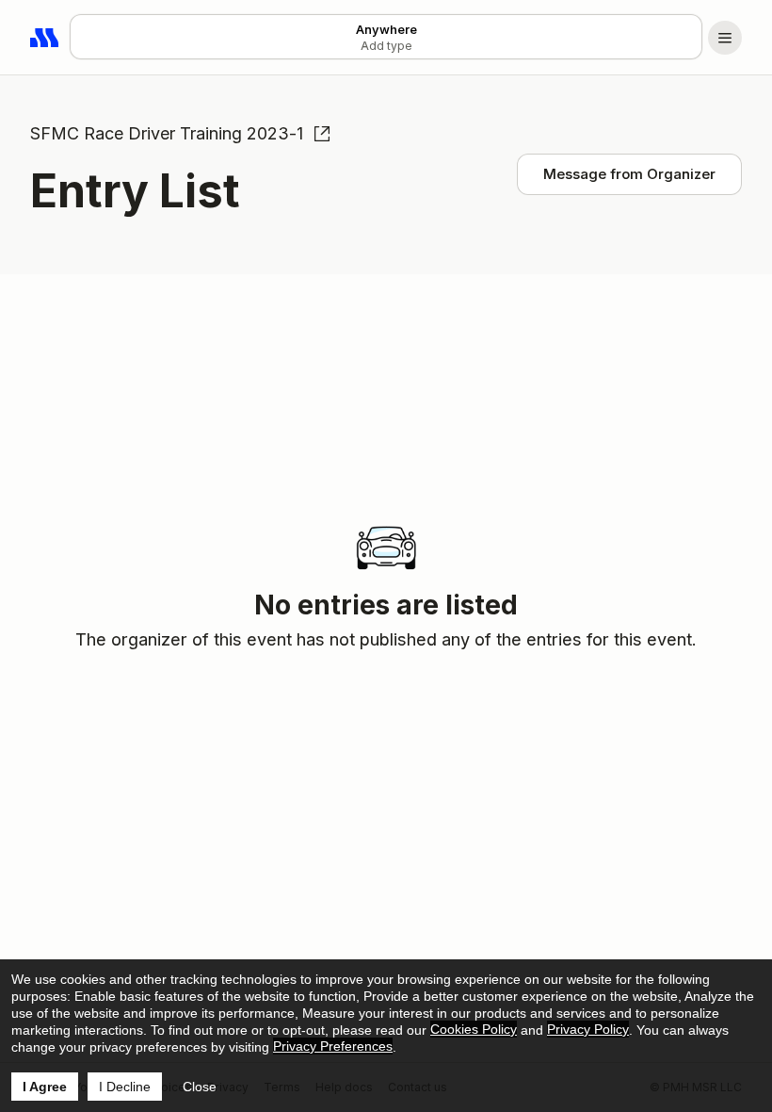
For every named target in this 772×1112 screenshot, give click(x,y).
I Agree (45, 1086)
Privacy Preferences (333, 1046)
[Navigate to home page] (45, 38)
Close (200, 1086)
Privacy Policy (588, 1029)
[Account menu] (725, 38)
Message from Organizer (629, 174)
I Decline (125, 1086)
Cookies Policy (473, 1029)
